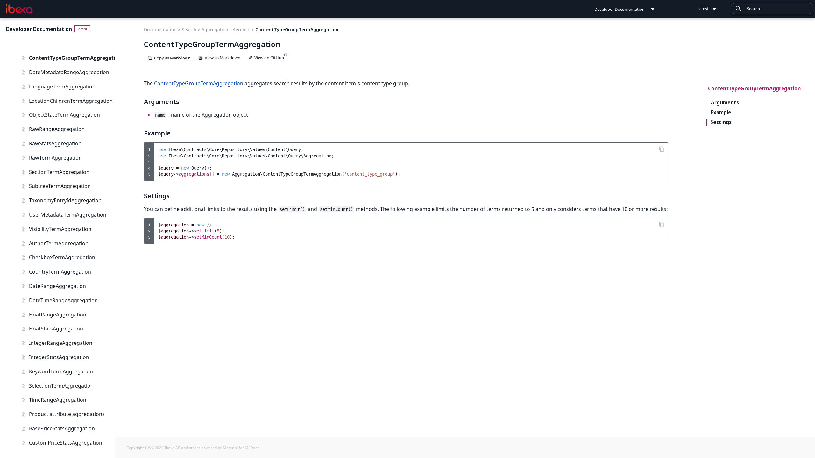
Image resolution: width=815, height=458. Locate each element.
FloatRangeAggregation (57, 314)
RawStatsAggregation (55, 143)
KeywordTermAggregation (61, 371)
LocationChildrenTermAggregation (71, 100)
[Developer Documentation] (19, 9)
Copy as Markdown (172, 58)
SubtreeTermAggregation (60, 186)
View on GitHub (269, 57)
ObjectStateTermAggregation (64, 114)
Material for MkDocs (241, 447)
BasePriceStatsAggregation (62, 428)
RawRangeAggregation (57, 129)
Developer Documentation (39, 28)
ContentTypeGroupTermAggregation (72, 57)
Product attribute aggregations (67, 414)
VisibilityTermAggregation (60, 229)
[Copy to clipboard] (661, 149)
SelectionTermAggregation (61, 385)
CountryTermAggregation (60, 271)
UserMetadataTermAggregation (67, 214)
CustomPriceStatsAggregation (65, 442)
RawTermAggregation (55, 157)
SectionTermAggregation (59, 172)
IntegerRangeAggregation (60, 342)
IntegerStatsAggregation (59, 357)
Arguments (725, 102)
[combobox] (772, 8)
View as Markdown (222, 57)
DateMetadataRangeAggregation (69, 72)
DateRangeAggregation (57, 285)
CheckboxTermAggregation (62, 257)
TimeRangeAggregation (57, 399)
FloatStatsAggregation (56, 328)
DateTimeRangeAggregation (63, 300)
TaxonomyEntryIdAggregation (65, 200)
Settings (721, 122)
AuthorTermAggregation (59, 243)
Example (721, 112)
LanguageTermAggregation (62, 86)
